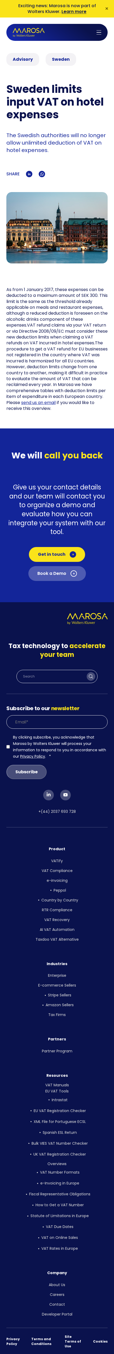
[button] (99, 32)
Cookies (100, 1341)
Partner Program (57, 1051)
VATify (57, 860)
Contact (57, 1304)
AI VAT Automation (57, 929)
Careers (57, 1294)
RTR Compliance (57, 910)
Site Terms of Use (73, 1341)
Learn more (74, 11)
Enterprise (57, 975)
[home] (29, 32)
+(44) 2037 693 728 (57, 811)
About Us (57, 1284)
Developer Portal (57, 1314)
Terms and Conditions (41, 1341)
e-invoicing (57, 880)
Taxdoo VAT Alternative (57, 939)
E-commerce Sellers (57, 985)
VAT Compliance (57, 870)
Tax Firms (57, 1014)
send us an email (38, 403)
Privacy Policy (32, 756)
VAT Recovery (57, 919)
